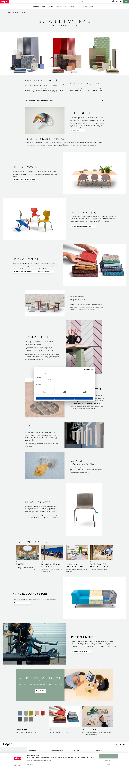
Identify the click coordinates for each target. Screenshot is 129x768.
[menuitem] (40, 6)
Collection (31, 752)
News (87, 1)
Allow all (109, 756)
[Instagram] (120, 744)
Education (76, 752)
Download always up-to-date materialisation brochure (39, 100)
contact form (99, 127)
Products (24, 12)
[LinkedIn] (124, 744)
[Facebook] (116, 744)
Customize (107, 760)
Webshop (82, 1)
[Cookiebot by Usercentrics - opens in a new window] (18, 765)
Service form (104, 1)
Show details (30, 764)
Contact (126, 1)
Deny (108, 764)
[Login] (109, 1)
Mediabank (96, 1)
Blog (91, 1)
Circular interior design (13, 12)
